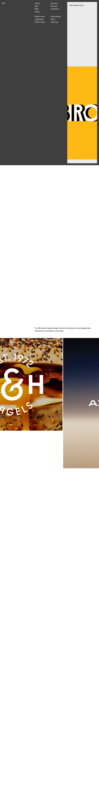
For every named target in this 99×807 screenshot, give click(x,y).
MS (3, 3)
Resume (53, 6)
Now (37, 6)
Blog (36, 9)
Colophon (54, 9)
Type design (55, 16)
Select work (40, 16)
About (37, 3)
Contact (54, 3)
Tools (52, 19)
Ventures (54, 22)
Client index (40, 22)
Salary (37, 12)
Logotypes (39, 19)
